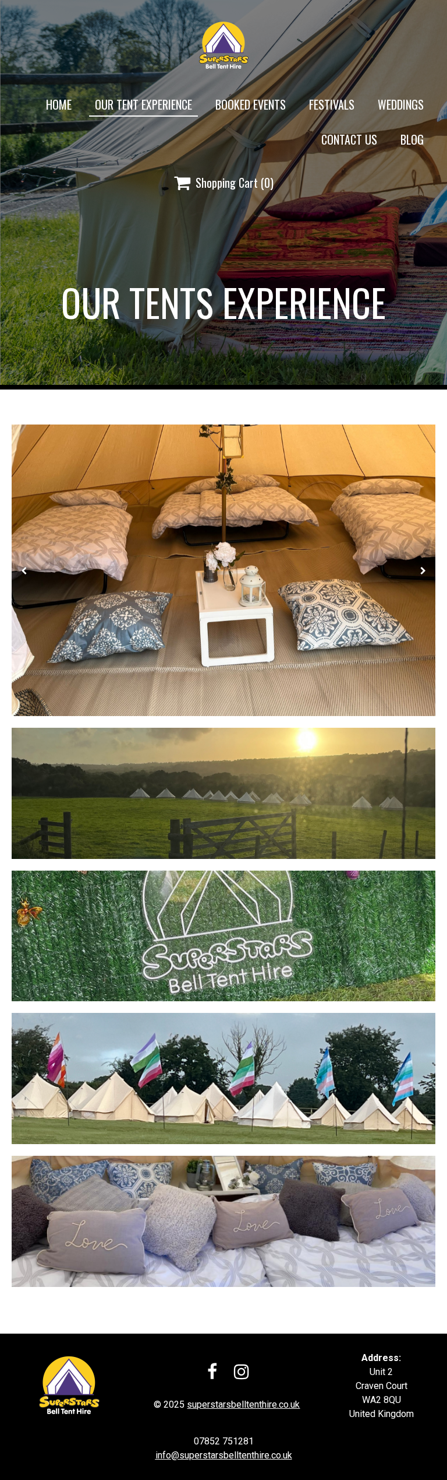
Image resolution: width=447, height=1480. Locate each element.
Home (59, 104)
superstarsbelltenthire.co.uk (243, 1404)
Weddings (401, 104)
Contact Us (349, 139)
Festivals (331, 104)
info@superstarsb (192, 1455)
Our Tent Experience (143, 104)
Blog (412, 139)
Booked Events (250, 104)
